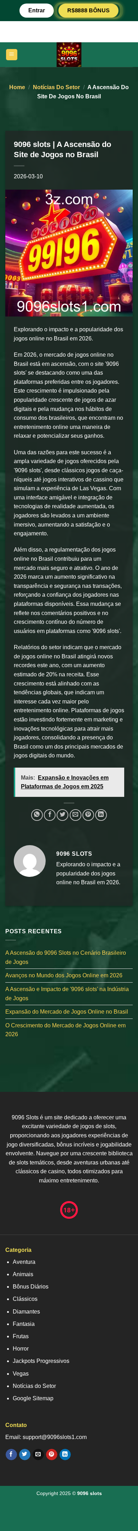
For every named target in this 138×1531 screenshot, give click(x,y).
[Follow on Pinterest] (51, 1454)
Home (17, 87)
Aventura (24, 1262)
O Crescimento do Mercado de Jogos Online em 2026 (65, 1030)
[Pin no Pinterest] (88, 815)
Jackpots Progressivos (41, 1361)
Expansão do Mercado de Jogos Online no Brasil (66, 1012)
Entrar (36, 10)
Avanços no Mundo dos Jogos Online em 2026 (63, 975)
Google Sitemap (33, 1398)
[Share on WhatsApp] (37, 815)
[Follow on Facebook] (11, 1454)
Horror (21, 1349)
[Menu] (12, 55)
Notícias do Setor (56, 87)
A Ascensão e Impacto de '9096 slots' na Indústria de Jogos (67, 993)
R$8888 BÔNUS (88, 10)
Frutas (21, 1336)
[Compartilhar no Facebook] (50, 815)
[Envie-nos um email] (38, 1454)
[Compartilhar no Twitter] (62, 815)
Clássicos (25, 1299)
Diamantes (26, 1312)
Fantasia (24, 1324)
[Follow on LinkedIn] (64, 1454)
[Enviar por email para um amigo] (75, 815)
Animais (23, 1274)
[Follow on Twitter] (24, 1454)
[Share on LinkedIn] (101, 815)
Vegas (21, 1374)
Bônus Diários (30, 1287)
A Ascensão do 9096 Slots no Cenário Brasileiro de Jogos (65, 957)
